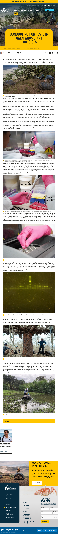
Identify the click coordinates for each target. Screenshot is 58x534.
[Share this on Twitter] (55, 52)
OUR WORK (23, 10)
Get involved (26, 509)
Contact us (34, 5)
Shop (42, 5)
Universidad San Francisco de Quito (46, 62)
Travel (42, 10)
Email (6, 451)
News (37, 10)
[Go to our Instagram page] (27, 521)
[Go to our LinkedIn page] (23, 522)
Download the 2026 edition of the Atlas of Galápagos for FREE (28, 1)
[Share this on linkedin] (57, 52)
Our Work (26, 505)
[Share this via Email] (50, 52)
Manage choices (52, 530)
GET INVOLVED (31, 10)
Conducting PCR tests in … (33, 48)
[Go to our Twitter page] (30, 521)
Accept (39, 530)
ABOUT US (16, 10)
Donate (16, 14)
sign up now (44, 521)
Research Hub (49, 10)
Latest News (26, 515)
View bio (1, 451)
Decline (45, 530)
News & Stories (11, 48)
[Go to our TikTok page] (27, 522)
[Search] (27, 5)
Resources (38, 5)
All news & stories (21, 48)
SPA (54, 5)
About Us (25, 502)
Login (30, 5)
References (6, 421)
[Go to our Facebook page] (23, 521)
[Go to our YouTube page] (33, 521)
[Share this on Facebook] (52, 52)
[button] (44, 5)
